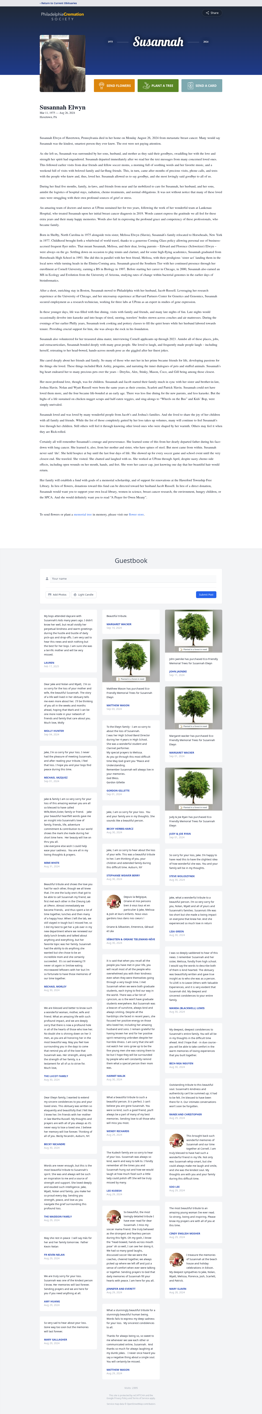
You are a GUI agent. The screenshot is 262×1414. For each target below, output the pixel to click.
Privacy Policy (121, 1398)
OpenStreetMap (135, 1403)
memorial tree (83, 514)
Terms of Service (140, 1398)
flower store (136, 514)
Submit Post (206, 594)
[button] (131, 660)
